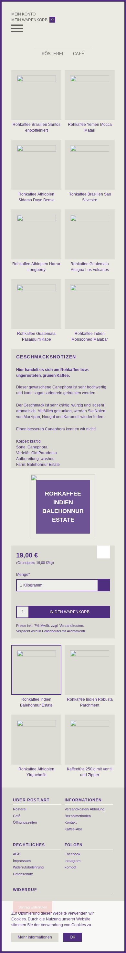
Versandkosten (71, 625)
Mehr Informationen (35, 937)
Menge (23, 574)
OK (72, 937)
